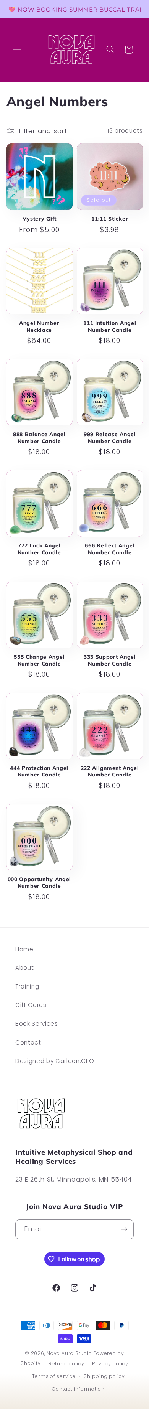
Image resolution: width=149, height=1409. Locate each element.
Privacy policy (110, 1363)
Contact (28, 1042)
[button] (17, 49)
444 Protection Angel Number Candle (39, 771)
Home (24, 949)
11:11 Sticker (109, 218)
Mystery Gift (39, 218)
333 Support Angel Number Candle (110, 660)
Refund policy (66, 1363)
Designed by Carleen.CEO (54, 1061)
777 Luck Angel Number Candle (39, 548)
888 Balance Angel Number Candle (39, 437)
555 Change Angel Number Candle (39, 660)
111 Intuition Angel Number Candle (109, 326)
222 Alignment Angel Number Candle (110, 771)
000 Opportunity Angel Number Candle (39, 882)
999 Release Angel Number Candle (110, 437)
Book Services (36, 1024)
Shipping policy (104, 1376)
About (24, 968)
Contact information (78, 1389)
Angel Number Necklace (39, 326)
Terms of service (54, 1376)
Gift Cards (31, 1005)
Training (27, 986)
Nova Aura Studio (70, 1353)
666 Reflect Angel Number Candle (109, 548)
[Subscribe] (124, 1229)
